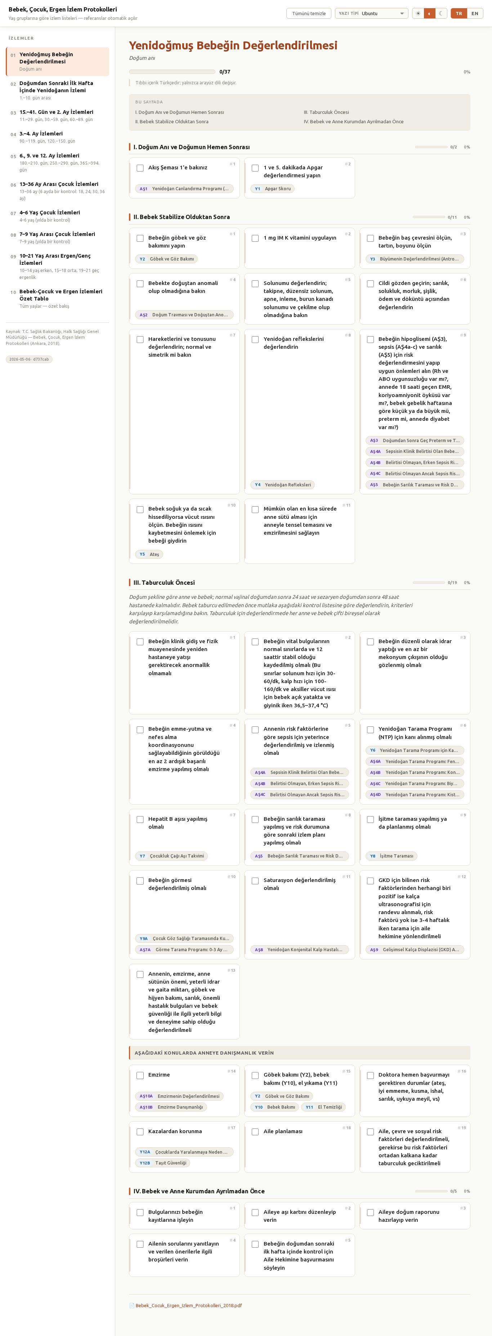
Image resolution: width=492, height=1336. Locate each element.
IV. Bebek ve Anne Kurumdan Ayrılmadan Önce (354, 121)
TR (459, 13)
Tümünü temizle (309, 13)
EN (474, 13)
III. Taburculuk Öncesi (326, 112)
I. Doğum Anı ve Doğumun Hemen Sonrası (179, 112)
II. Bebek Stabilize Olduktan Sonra (172, 121)
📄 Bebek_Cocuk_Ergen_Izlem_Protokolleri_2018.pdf (185, 1305)
